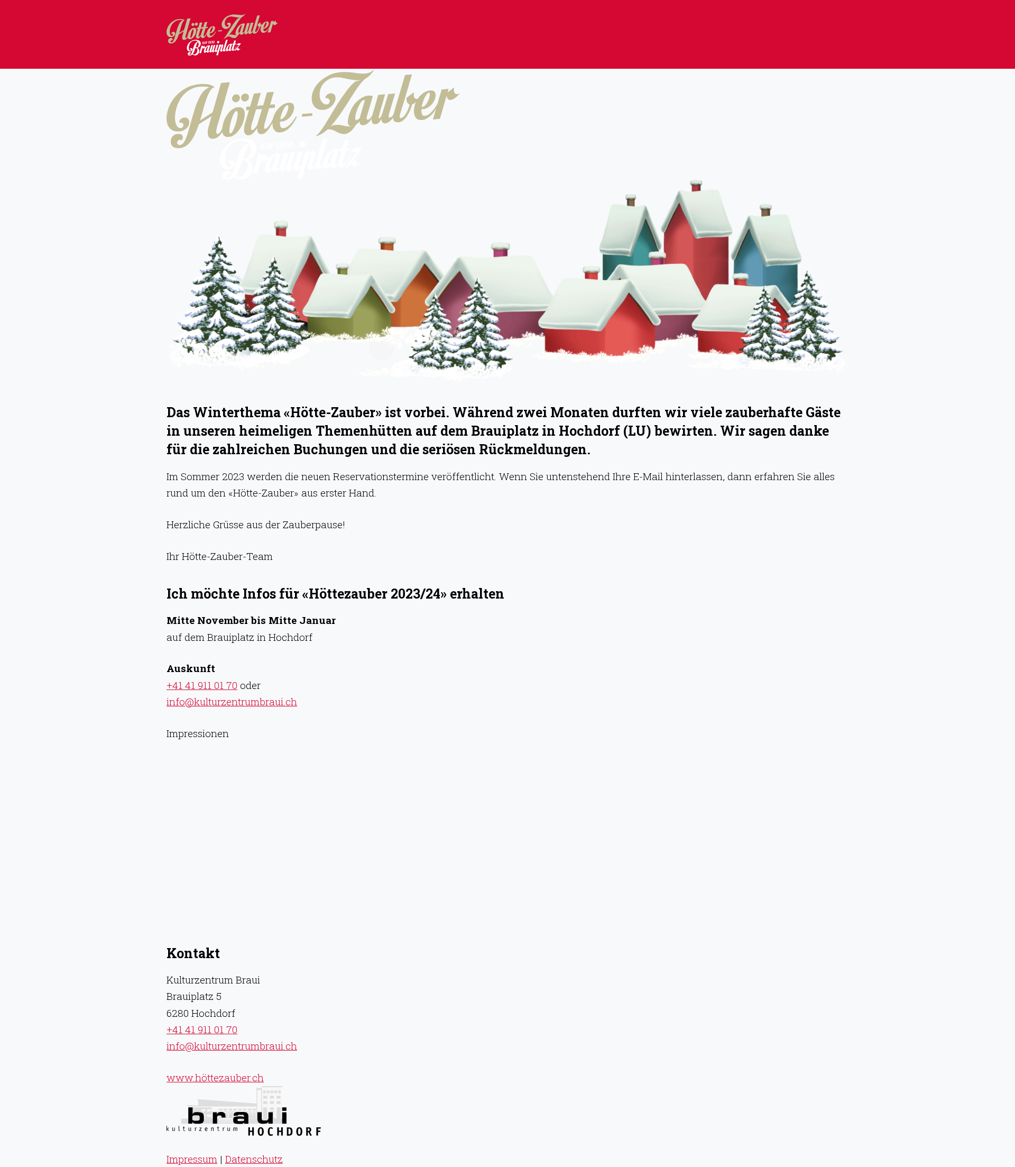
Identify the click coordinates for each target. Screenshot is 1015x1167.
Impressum (192, 1158)
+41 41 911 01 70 (202, 685)
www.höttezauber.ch (215, 1077)
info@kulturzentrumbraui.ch (232, 701)
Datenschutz (254, 1158)
